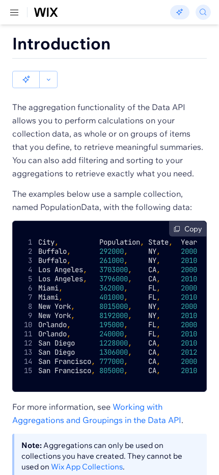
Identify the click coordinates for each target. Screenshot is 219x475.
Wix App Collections (87, 466)
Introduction (61, 43)
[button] (26, 79)
